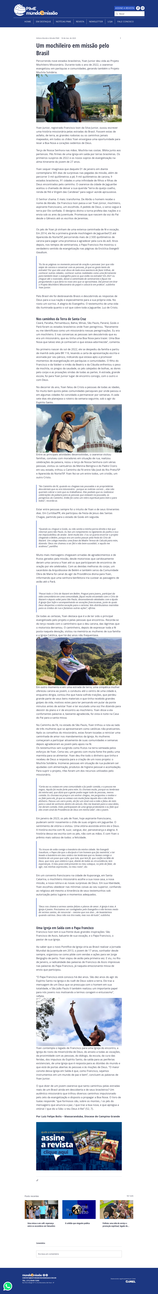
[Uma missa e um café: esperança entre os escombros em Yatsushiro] (41, 1209)
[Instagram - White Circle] (143, 8)
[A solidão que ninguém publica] (79, 1209)
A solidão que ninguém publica (77, 1223)
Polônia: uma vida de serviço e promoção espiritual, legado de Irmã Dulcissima (115, 1224)
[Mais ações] (120, 38)
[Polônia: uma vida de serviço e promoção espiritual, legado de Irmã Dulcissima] (116, 1209)
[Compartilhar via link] (37, 1180)
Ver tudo (130, 1196)
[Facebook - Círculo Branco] (138, 8)
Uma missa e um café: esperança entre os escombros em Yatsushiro (41, 1224)
